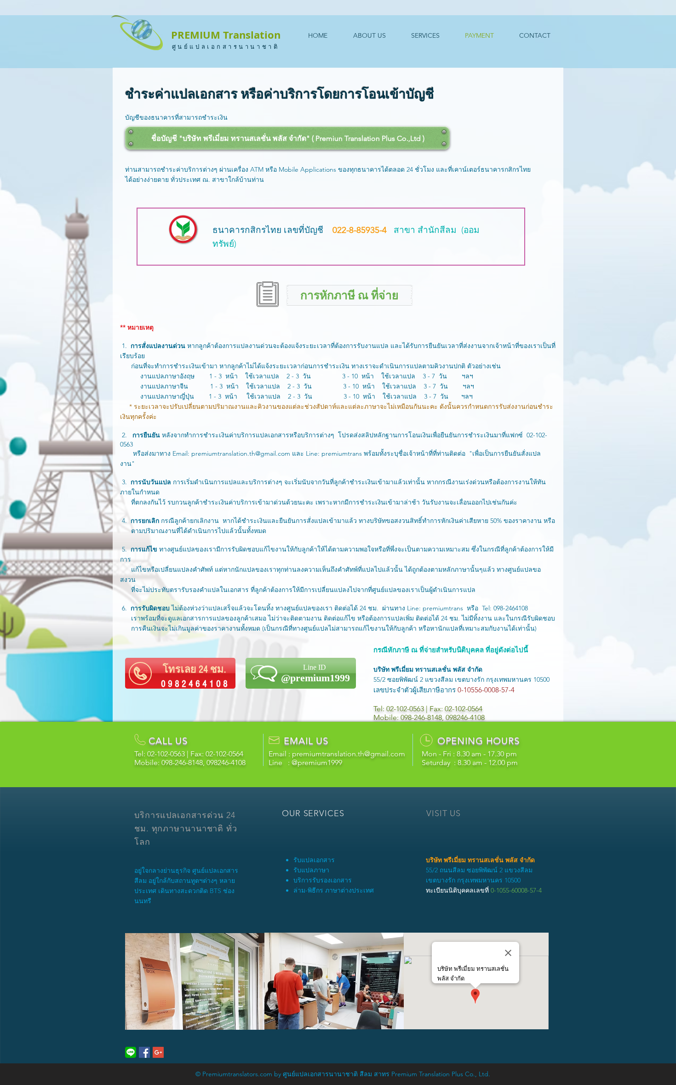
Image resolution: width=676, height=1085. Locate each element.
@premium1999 (317, 762)
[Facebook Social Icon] (144, 1052)
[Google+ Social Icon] (158, 1052)
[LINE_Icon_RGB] (130, 1052)
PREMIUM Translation (226, 35)
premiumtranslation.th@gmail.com (240, 453)
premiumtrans (341, 453)
